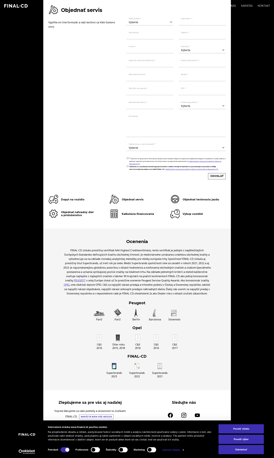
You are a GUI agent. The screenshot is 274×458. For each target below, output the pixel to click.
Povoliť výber (241, 439)
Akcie (206, 5)
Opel (137, 328)
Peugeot (137, 303)
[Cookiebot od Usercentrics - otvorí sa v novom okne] (27, 451)
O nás (232, 5)
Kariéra (247, 5)
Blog (219, 5)
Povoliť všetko (241, 428)
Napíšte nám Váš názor (96, 417)
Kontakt (264, 5)
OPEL (67, 284)
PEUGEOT (80, 280)
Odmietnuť (241, 449)
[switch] (95, 449)
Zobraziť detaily (171, 449)
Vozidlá (191, 5)
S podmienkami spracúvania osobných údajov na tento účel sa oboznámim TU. (191, 169)
